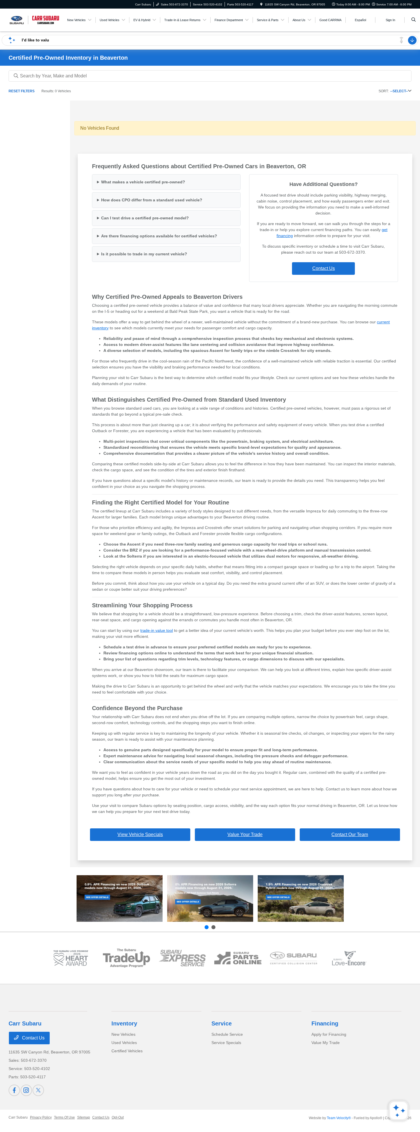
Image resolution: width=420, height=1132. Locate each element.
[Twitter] (38, 1090)
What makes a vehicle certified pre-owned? (143, 182)
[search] (413, 20)
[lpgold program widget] (70, 958)
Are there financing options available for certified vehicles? (159, 236)
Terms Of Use (64, 1117)
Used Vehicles (124, 1042)
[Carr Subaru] (34, 19)
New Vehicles (123, 1034)
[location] (261, 4)
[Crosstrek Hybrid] (301, 898)
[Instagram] (26, 1090)
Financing (324, 1023)
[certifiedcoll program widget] (293, 958)
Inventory (124, 1023)
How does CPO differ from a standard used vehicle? (151, 200)
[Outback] (120, 898)
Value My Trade (325, 1042)
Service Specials (226, 1042)
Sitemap (83, 1117)
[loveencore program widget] (349, 958)
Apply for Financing (328, 1034)
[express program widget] (182, 958)
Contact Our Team (349, 834)
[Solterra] (210, 898)
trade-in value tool (156, 630)
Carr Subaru (18, 1117)
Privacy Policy (41, 1117)
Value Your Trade (245, 834)
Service (221, 1023)
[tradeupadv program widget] (126, 958)
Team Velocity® (339, 1118)
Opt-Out (118, 1117)
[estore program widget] (237, 958)
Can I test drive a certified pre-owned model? (145, 218)
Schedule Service (227, 1034)
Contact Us (323, 268)
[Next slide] (213, 927)
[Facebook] (14, 1090)
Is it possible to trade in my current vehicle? (144, 254)
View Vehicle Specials (140, 834)
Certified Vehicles (127, 1051)
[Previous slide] (207, 927)
